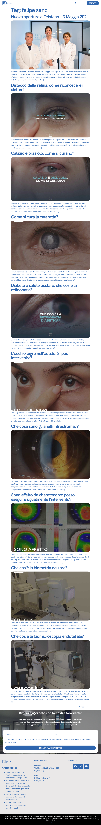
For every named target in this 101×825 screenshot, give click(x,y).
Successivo (84, 707)
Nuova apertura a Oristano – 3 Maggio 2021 (50, 17)
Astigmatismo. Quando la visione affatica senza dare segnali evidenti (16, 805)
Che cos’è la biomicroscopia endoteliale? (47, 636)
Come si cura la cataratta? (34, 217)
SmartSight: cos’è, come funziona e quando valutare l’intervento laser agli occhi (16, 775)
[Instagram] (80, 766)
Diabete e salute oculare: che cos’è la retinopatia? (44, 287)
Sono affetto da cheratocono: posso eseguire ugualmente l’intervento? (43, 497)
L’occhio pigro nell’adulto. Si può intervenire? (39, 355)
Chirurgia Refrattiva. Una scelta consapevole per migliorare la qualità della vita (18, 788)
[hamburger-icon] (75, 3)
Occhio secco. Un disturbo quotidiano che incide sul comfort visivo (16, 797)
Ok (51, 822)
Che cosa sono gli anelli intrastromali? (44, 426)
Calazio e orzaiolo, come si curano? (42, 153)
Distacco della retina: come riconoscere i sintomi (47, 87)
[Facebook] (75, 766)
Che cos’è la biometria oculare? (39, 568)
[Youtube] (86, 766)
